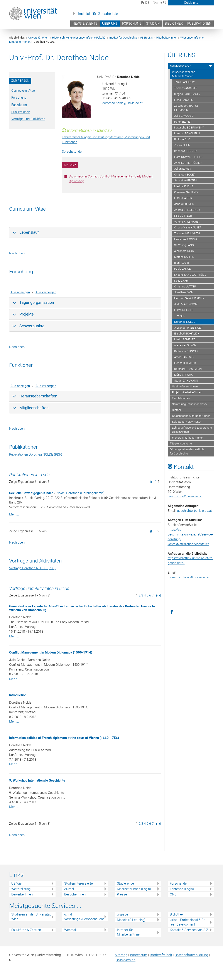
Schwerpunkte (31, 326)
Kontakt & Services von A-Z (189, 930)
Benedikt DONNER (185, 151)
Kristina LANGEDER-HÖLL (190, 274)
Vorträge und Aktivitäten (28, 119)
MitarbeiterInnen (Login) (134, 889)
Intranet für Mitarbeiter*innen (129, 932)
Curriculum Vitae (23, 91)
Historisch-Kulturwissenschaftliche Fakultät (79, 37)
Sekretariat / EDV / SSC (186, 421)
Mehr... (14, 514)
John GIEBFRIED (184, 204)
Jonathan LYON (183, 292)
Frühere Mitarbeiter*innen (187, 437)
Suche (158, 2)
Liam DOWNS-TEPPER (188, 157)
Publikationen (20, 112)
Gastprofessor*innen (185, 386)
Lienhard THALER (185, 363)
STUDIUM (153, 23)
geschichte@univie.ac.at (194, 511)
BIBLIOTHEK (174, 23)
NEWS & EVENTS (85, 23)
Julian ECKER (182, 168)
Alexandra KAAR (184, 251)
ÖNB (173, 894)
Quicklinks (191, 3)
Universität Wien (38, 37)
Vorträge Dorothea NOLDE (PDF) (32, 568)
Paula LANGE (182, 268)
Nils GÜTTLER (183, 215)
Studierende (125, 883)
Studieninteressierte (78, 883)
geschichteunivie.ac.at (185, 496)
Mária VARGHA (183, 374)
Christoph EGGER (184, 174)
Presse (122, 894)
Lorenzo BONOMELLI (187, 133)
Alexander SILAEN (185, 345)
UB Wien (17, 883)
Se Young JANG (184, 245)
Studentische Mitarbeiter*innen (191, 415)
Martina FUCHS (183, 186)
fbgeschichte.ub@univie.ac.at (189, 577)
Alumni (69, 889)
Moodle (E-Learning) (131, 920)
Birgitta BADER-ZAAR (187, 94)
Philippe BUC (182, 139)
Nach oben (17, 253)
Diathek (176, 410)
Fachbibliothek (181, 398)
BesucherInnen (75, 894)
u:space (122, 914)
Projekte (26, 314)
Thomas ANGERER (186, 88)
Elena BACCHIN (183, 99)
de (146, 3)
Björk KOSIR (181, 262)
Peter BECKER (182, 121)
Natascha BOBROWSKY (189, 127)
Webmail (70, 930)
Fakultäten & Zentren (26, 930)
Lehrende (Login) (182, 889)
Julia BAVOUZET (184, 115)
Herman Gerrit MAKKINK (189, 298)
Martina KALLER (184, 256)
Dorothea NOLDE (184, 321)
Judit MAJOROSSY (186, 304)
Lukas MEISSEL (183, 310)
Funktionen (19, 105)
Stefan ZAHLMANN (186, 380)
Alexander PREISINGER (188, 327)
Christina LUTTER (185, 286)
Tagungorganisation (36, 302)
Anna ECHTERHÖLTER (187, 162)
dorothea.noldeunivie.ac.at (122, 103)
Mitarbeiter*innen (166, 37)
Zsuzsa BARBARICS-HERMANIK (186, 107)
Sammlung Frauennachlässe (190, 404)
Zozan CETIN (182, 145)
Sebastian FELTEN (185, 180)
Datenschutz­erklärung (191, 955)
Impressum (138, 955)
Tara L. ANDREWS (185, 82)
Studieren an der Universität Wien (31, 916)
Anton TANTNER (184, 357)
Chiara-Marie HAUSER (187, 227)
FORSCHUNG (132, 23)
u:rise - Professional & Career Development (188, 922)
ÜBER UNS (110, 23)
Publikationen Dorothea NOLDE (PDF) (35, 454)
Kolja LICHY (181, 280)
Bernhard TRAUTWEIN (188, 368)
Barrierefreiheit (161, 955)
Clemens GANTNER (186, 192)
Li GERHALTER (183, 198)
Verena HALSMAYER (186, 221)
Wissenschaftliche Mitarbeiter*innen (183, 74)
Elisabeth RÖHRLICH (186, 333)
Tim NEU (179, 316)
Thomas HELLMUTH (187, 233)
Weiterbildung (20, 889)
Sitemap (121, 955)
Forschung (18, 98)
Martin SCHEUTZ (184, 339)
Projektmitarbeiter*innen (187, 392)
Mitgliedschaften (34, 407)
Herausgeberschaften (38, 396)
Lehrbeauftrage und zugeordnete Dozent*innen (192, 429)
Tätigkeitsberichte (181, 443)
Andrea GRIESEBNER (187, 209)
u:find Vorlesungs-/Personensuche (84, 916)
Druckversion (125, 960)
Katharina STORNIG (186, 351)
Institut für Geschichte (98, 13)
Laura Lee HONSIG (185, 239)
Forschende (178, 883)
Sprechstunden (72, 152)
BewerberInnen (22, 894)
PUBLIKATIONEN (199, 23)
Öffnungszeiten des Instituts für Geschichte (187, 451)
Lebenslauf (29, 232)
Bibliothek (176, 914)
